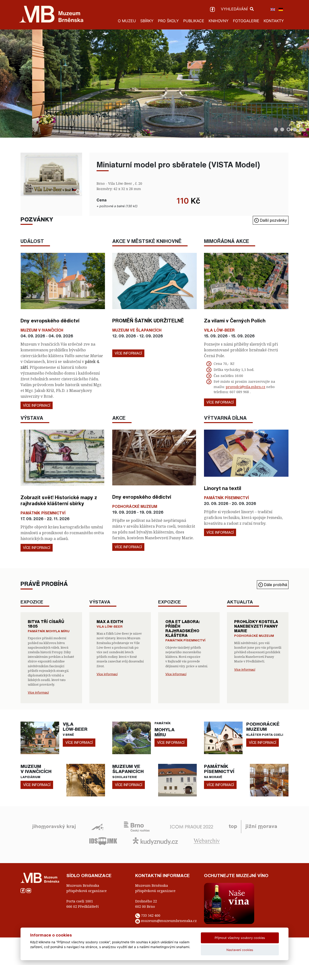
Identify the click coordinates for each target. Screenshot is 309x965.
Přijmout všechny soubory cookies (240, 938)
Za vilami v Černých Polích (235, 320)
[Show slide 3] (288, 129)
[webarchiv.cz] (206, 840)
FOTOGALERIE (246, 20)
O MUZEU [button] (127, 20)
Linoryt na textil (222, 488)
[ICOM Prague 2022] (191, 826)
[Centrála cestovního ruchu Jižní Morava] (253, 826)
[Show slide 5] (301, 129)
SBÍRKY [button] (147, 20)
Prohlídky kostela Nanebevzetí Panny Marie (256, 626)
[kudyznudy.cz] (155, 840)
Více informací (36, 405)
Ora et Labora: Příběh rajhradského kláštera (182, 629)
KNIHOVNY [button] (219, 20)
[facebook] (213, 9)
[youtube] (28, 890)
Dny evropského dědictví (50, 320)
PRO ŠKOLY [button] (168, 20)
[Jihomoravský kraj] (54, 826)
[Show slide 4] (295, 129)
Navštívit (189, 122)
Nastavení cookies (239, 950)
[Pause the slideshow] (294, 83)
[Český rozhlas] (137, 826)
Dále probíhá (275, 585)
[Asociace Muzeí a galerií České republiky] (97, 826)
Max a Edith (110, 621)
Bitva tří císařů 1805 (46, 624)
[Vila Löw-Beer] (40, 737)
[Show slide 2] (282, 129)
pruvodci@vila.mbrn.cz (245, 386)
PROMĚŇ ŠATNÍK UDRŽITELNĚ (148, 320)
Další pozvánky (273, 220)
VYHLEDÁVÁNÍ (235, 9)
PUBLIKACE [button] (193, 20)
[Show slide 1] (276, 129)
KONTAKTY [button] (274, 20)
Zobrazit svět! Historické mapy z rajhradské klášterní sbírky (59, 500)
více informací (79, 742)
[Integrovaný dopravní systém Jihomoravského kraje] (103, 840)
